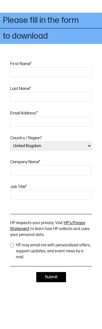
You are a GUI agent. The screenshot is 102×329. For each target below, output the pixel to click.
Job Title (18, 186)
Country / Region (26, 138)
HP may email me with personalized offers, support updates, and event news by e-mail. (53, 251)
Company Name (25, 162)
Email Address (24, 113)
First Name (20, 63)
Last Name (20, 88)
